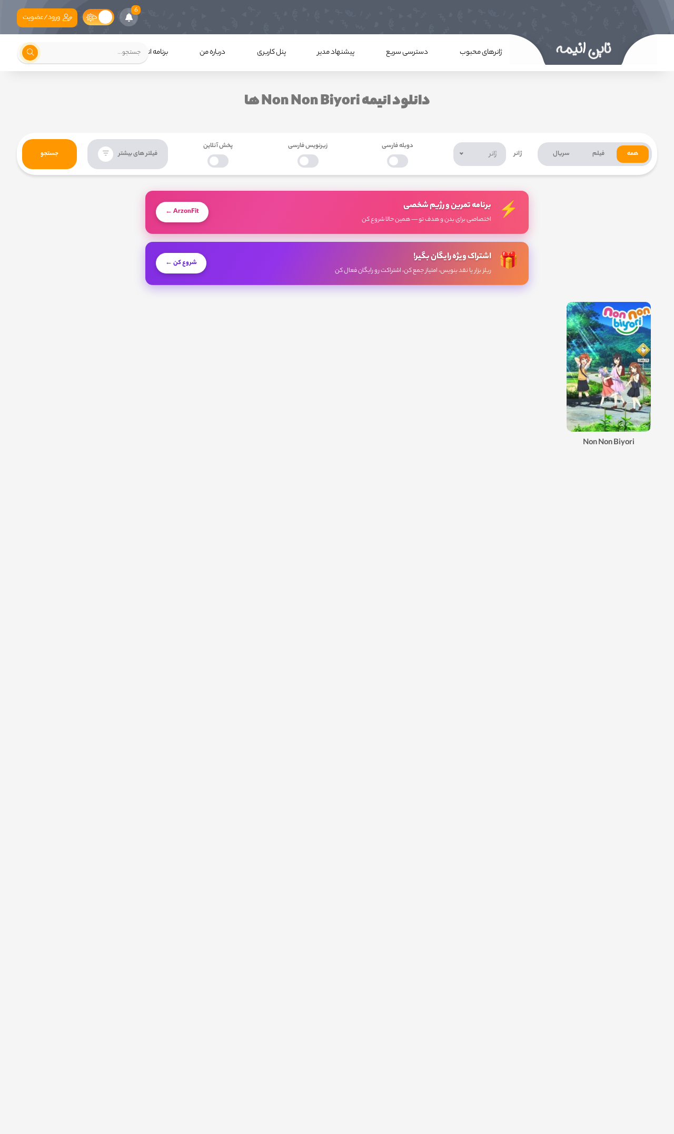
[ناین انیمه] (583, 49)
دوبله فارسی (397, 146)
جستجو (49, 154)
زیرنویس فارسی (308, 146)
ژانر (518, 154)
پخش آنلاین (218, 146)
